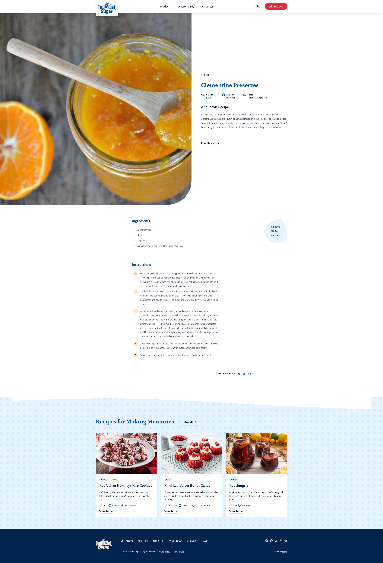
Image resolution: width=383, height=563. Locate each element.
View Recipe (106, 511)
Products (165, 6)
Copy (277, 235)
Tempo (284, 551)
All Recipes (276, 6)
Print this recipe (210, 143)
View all (188, 422)
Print (277, 230)
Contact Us (192, 540)
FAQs (204, 540)
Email (278, 226)
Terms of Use (179, 551)
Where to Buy (186, 6)
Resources (207, 6)
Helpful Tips (159, 540)
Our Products (127, 540)
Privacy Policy (164, 551)
